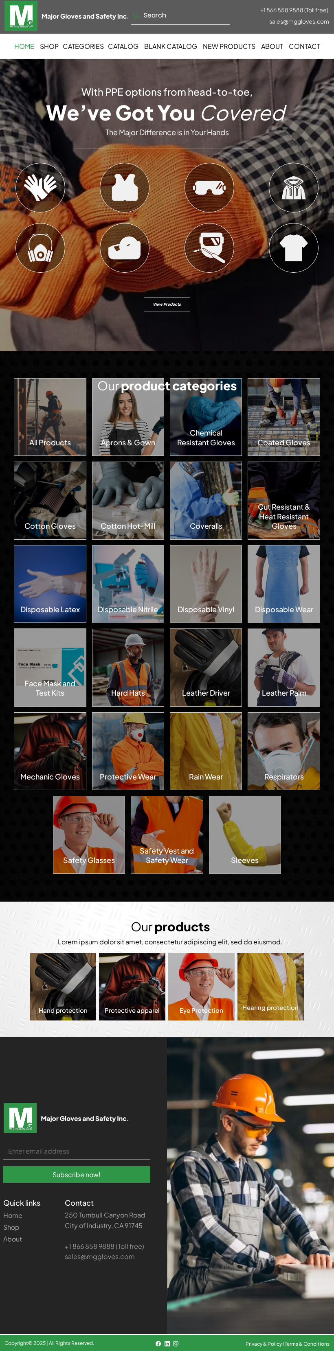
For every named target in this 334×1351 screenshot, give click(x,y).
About (12, 1239)
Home (12, 1215)
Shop (11, 1227)
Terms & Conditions (307, 1344)
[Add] (50, 417)
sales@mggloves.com (299, 21)
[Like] (40, 187)
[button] (83, 46)
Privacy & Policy (264, 1344)
